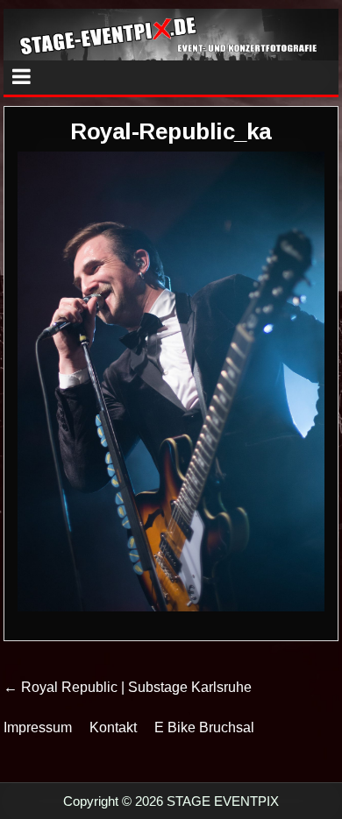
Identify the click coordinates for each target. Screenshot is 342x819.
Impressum (38, 727)
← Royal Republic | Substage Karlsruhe (128, 687)
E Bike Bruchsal (204, 727)
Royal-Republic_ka (171, 131)
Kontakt (113, 727)
